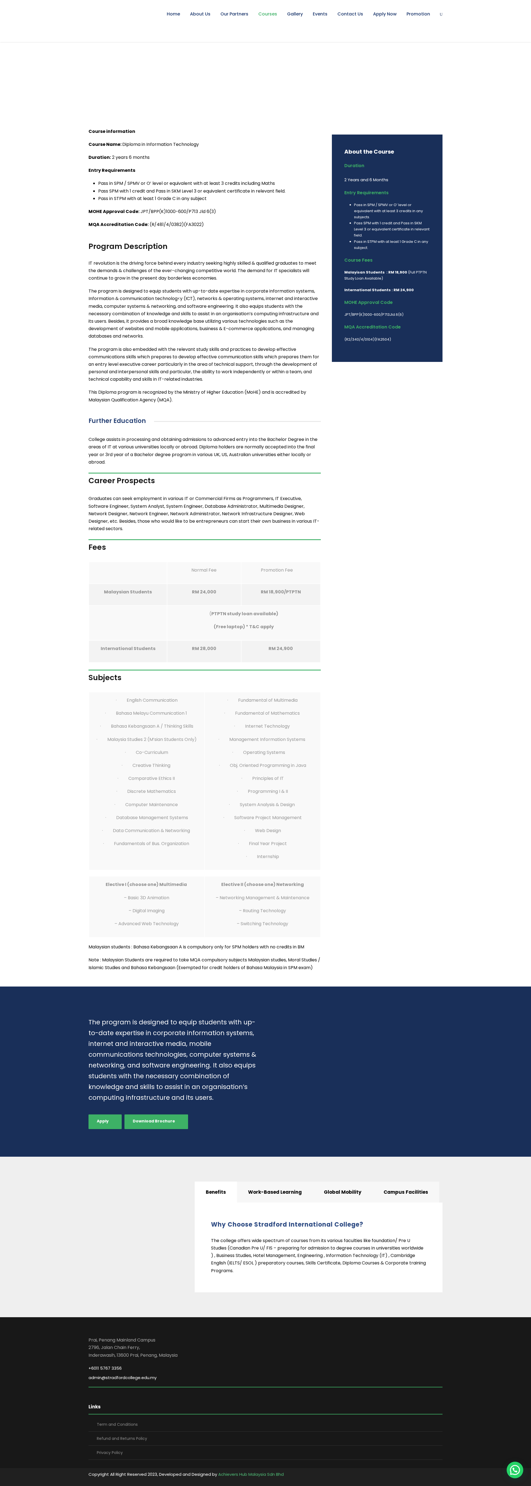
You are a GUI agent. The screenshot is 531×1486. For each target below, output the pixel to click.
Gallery (295, 14)
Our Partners (234, 14)
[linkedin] (440, 1475)
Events (320, 14)
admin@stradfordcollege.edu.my (122, 1377)
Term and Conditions (117, 1424)
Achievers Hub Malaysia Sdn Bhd (251, 1474)
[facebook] (431, 1475)
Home (173, 14)
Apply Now (385, 14)
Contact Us (350, 14)
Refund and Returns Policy (122, 1438)
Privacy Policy (110, 1452)
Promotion (418, 14)
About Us (200, 14)
